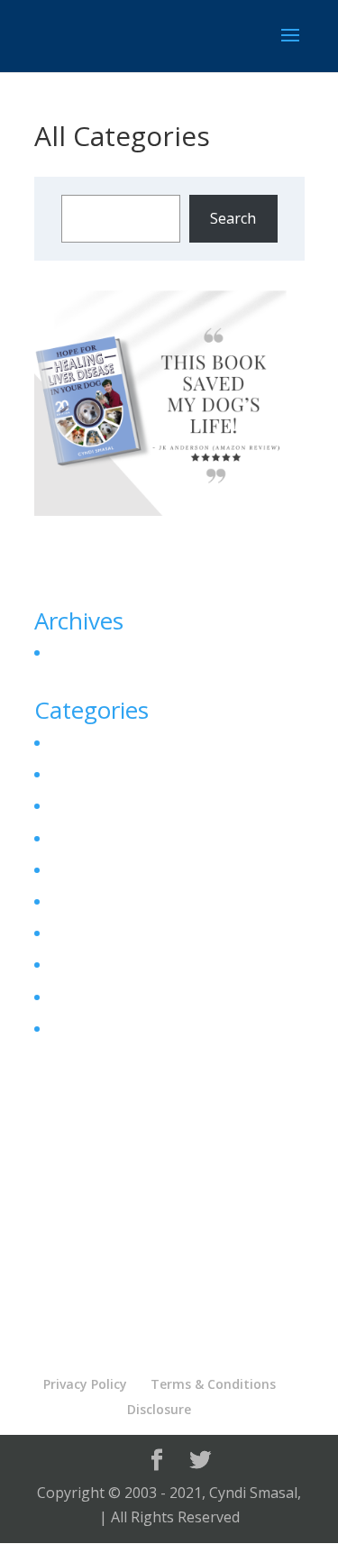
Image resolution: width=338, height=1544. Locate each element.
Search (233, 218)
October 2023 (92, 653)
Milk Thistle (86, 996)
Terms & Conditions (213, 1383)
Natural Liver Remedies (126, 1028)
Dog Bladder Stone (111, 806)
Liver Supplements (110, 965)
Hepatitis (77, 933)
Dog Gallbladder (101, 838)
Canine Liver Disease (117, 742)
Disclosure (159, 1409)
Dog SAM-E (85, 869)
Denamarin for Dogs (117, 775)
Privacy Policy (85, 1383)
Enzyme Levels (96, 901)
